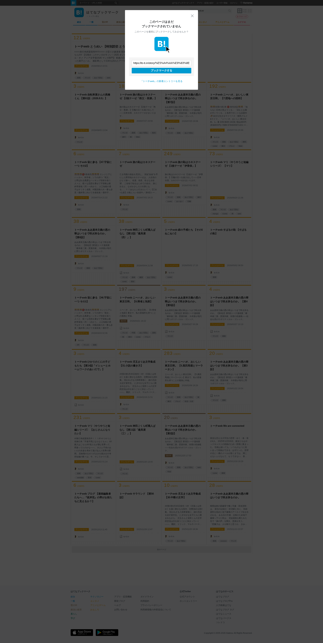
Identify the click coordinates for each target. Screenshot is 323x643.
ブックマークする (161, 70)
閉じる (192, 16)
